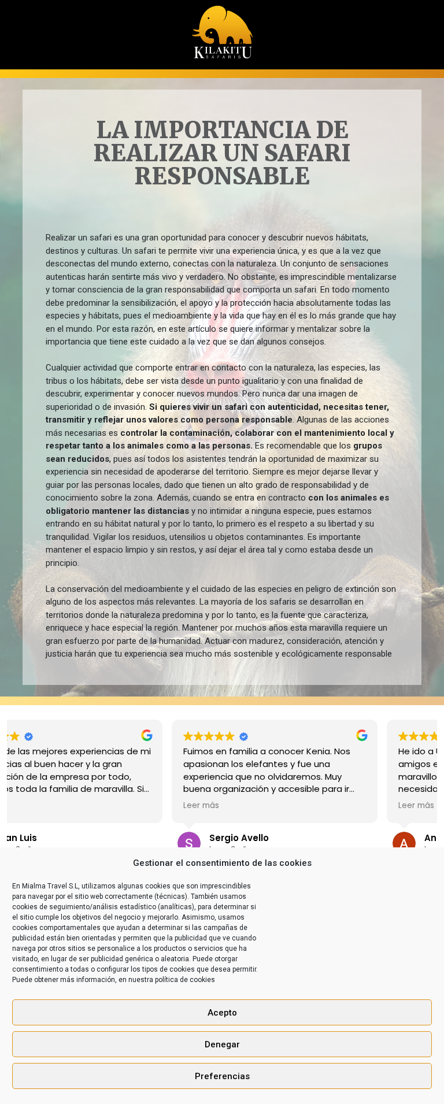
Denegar (222, 1044)
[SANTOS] (222, 28)
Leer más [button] (41, 806)
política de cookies (185, 980)
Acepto (222, 1012)
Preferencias (222, 1076)
